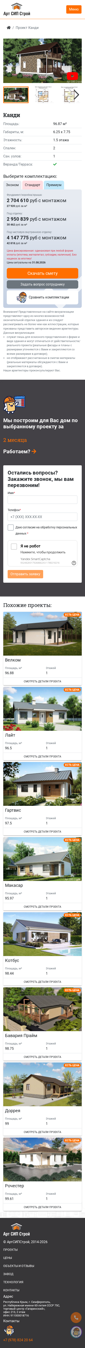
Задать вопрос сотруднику (42, 284)
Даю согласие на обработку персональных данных (46, 530)
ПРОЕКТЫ (10, 1249)
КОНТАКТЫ (11, 1290)
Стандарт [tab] (32, 185)
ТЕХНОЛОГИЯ (13, 1282)
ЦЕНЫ (7, 1258)
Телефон (14, 510)
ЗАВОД (8, 1274)
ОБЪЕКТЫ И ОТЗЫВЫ (18, 1266)
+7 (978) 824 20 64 (18, 1340)
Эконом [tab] (12, 185)
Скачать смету (42, 273)
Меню (74, 9)
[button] (77, 60)
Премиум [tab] (53, 185)
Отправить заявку (25, 574)
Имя (11, 493)
